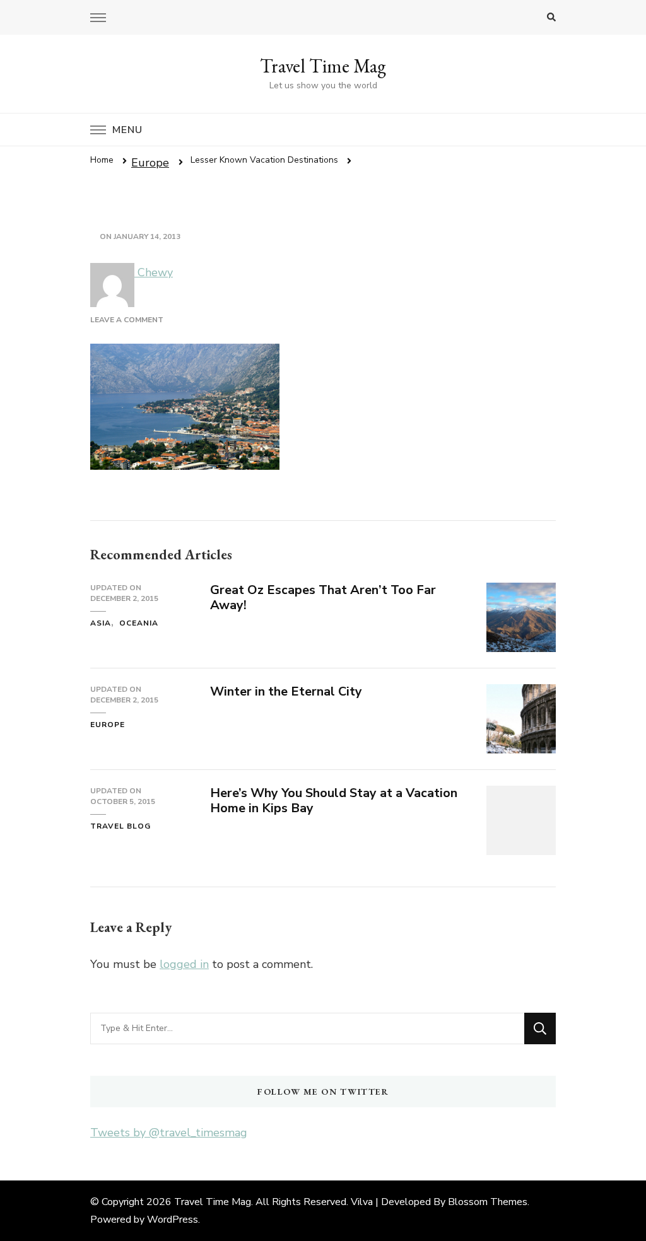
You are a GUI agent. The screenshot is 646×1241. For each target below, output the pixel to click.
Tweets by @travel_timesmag (168, 1132)
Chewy (153, 272)
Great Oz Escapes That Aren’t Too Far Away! (323, 597)
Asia (100, 623)
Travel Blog (120, 826)
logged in (184, 964)
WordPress (172, 1219)
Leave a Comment (126, 320)
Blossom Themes (487, 1202)
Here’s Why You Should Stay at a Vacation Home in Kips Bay (333, 800)
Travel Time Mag (323, 66)
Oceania (138, 623)
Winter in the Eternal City (286, 691)
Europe (150, 162)
